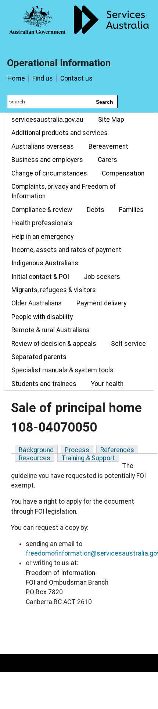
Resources (34, 458)
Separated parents (39, 357)
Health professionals (41, 223)
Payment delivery (101, 303)
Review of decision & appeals (53, 343)
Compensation (123, 173)
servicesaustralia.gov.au (47, 119)
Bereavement (108, 146)
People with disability (42, 316)
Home (16, 78)
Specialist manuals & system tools (62, 370)
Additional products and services (59, 133)
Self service (128, 343)
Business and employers (47, 159)
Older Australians (36, 303)
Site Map (111, 119)
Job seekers (102, 276)
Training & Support (88, 458)
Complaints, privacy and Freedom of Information (63, 191)
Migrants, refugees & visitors (53, 290)
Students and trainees (43, 383)
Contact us (76, 78)
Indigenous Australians (44, 263)
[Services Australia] (79, 24)
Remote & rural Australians (50, 330)
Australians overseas (42, 146)
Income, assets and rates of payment (66, 250)
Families (131, 209)
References (117, 450)
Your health (107, 383)
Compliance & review (41, 209)
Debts (95, 209)
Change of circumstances (49, 173)
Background (36, 450)
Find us (42, 78)
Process (77, 450)
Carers (107, 159)
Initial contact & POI (40, 276)
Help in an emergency (42, 236)
